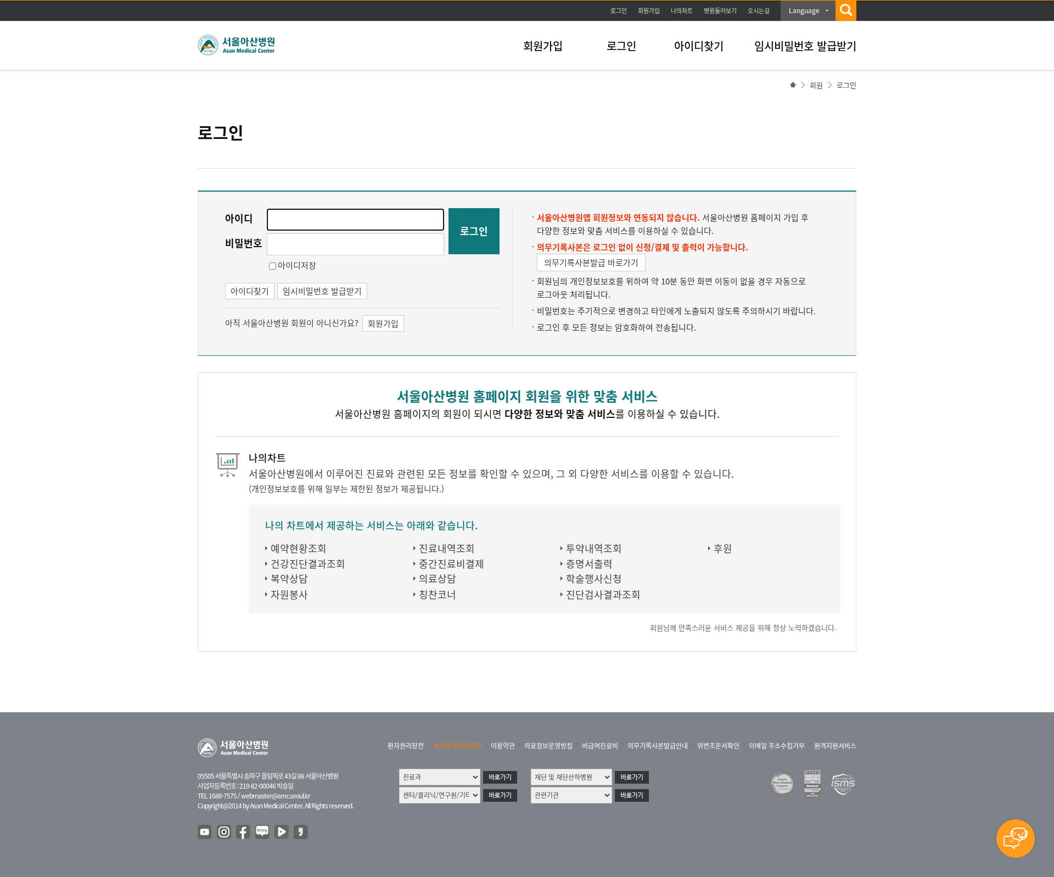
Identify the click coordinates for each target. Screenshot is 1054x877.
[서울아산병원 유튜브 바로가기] (205, 832)
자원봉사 (289, 594)
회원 (816, 85)
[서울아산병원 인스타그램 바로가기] (224, 832)
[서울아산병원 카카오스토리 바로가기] (301, 832)
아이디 (239, 218)
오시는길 (759, 10)
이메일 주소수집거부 (777, 746)
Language (804, 10)
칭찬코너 (437, 594)
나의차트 (682, 10)
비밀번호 (243, 243)
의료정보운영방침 (548, 746)
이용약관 (503, 746)
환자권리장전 (406, 746)
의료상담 (437, 578)
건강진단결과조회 (308, 563)
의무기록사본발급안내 (657, 746)
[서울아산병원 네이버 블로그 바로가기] (263, 832)
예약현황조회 (299, 548)
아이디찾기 (699, 46)
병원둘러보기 (720, 10)
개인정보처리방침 (457, 746)
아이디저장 (297, 265)
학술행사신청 (594, 578)
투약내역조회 (594, 548)
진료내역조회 (447, 548)
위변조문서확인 (718, 746)
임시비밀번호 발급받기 (805, 46)
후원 (723, 548)
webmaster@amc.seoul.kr (275, 796)
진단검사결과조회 (603, 594)
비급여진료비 (600, 746)
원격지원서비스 (835, 746)
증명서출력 (589, 563)
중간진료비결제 (451, 563)
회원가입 (649, 10)
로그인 (618, 10)
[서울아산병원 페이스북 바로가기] (243, 832)
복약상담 (289, 578)
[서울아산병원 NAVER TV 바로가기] (282, 832)
